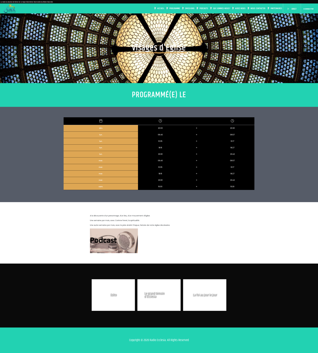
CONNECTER (308, 9)
